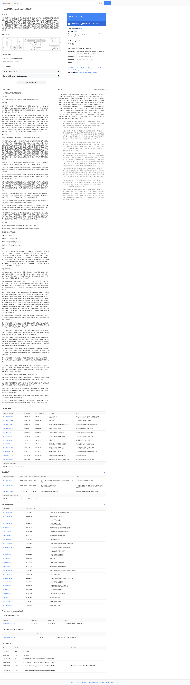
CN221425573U (7, 582)
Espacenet (79, 72)
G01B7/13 (8, 58)
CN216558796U (7, 547)
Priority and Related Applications (84, 70)
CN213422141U (7, 451)
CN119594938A (7, 524)
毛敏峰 (75, 31)
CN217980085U (7, 586)
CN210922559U (7, 432)
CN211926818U (7, 527)
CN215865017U (7, 455)
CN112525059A (7, 448)
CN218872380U (7, 605)
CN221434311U (7, 574)
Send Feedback (81, 682)
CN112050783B (7, 531)
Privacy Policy (110, 682)
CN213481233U (7, 578)
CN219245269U (7, 593)
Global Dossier (87, 72)
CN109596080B (7, 440)
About (72, 682)
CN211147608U (7, 444)
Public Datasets (93, 682)
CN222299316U (7, 535)
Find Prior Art (87, 23)
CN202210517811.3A (9, 623)
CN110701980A (7, 424)
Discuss (94, 72)
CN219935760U (7, 589)
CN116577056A (7, 491)
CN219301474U (7, 555)
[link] (12, 59)
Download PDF (74, 23)
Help (118, 682)
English (80, 28)
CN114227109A (7, 459)
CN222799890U (7, 551)
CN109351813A (7, 420)
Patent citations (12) (76, 68)
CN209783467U (7, 562)
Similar (97, 23)
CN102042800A (7, 417)
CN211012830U (7, 436)
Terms (102, 682)
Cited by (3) (86, 68)
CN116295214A (7, 486)
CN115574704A (7, 480)
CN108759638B (7, 558)
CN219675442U (7, 597)
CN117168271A (7, 520)
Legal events (93, 68)
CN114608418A (7, 570)
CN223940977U (7, 566)
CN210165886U (7, 428)
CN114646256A (7, 512)
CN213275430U (7, 601)
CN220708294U (7, 539)
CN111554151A (7, 543)
